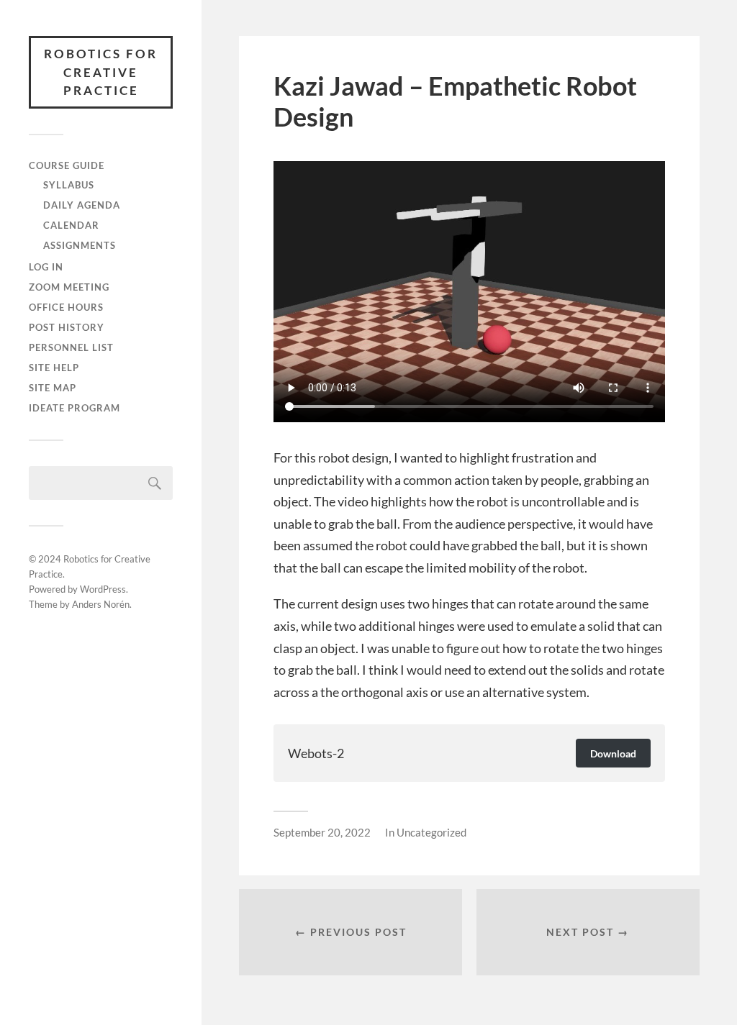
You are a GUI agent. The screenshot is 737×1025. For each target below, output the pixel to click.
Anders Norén (101, 604)
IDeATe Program (74, 408)
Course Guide (66, 165)
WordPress (103, 589)
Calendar (71, 225)
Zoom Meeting (69, 287)
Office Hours (66, 307)
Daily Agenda (81, 205)
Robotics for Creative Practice (101, 72)
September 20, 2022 (322, 832)
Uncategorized (431, 832)
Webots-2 (316, 753)
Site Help (54, 367)
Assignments (79, 245)
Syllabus (68, 185)
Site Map (52, 387)
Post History (66, 327)
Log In (46, 267)
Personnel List (71, 347)
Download (613, 753)
